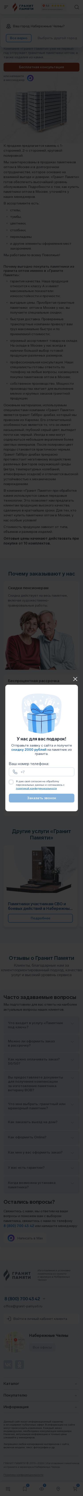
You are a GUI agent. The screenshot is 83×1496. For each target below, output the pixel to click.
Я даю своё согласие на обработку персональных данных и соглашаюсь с (40, 785)
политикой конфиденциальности (36, 788)
